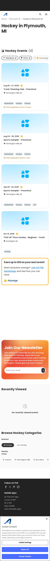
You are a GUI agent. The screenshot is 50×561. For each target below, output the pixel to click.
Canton (8, 460)
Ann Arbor (40, 460)
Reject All (25, 549)
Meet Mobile (9, 506)
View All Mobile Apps (12, 509)
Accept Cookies (25, 556)
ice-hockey (22, 445)
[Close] (46, 518)
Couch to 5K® (10, 500)
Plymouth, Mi (14, 19)
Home (4, 19)
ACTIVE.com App (11, 497)
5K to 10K (8, 503)
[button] (25, 58)
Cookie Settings (25, 542)
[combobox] (9, 58)
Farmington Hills (23, 460)
